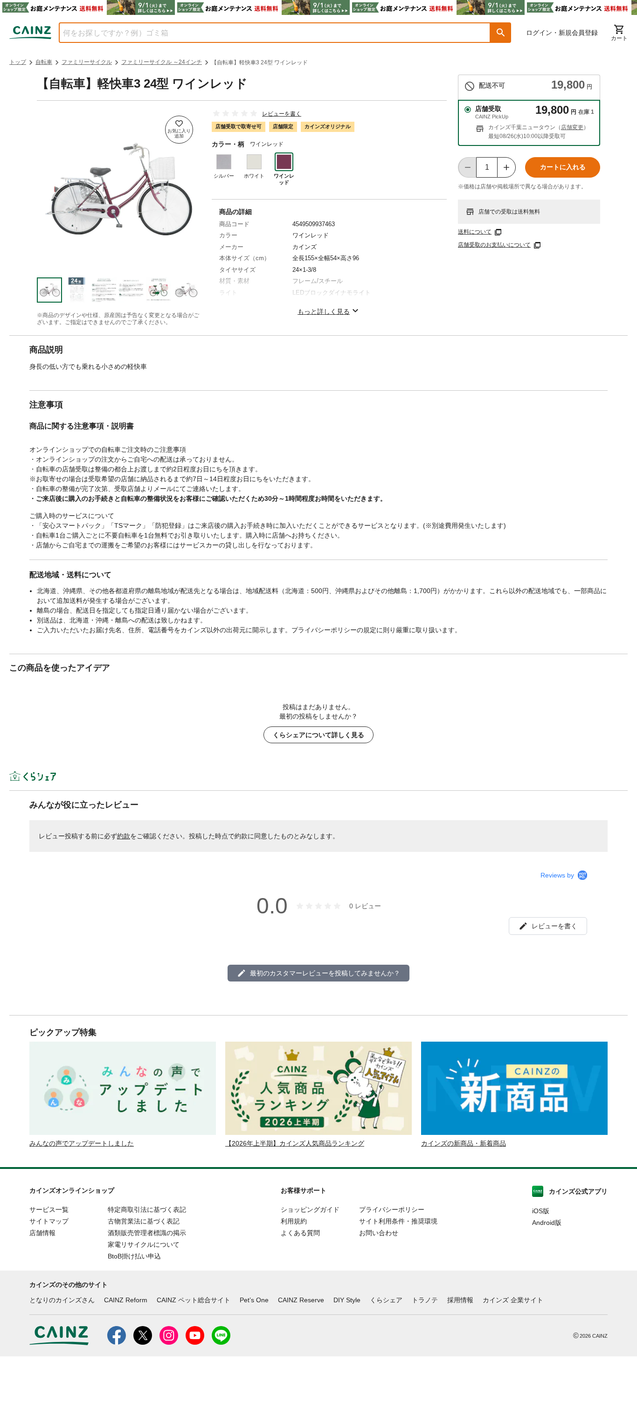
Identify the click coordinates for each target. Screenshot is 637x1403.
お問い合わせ (378, 1233)
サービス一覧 (49, 1209)
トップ (17, 62)
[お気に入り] (179, 130)
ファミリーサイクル (87, 62)
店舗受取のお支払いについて (494, 245)
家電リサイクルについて (144, 1244)
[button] (501, 32)
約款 (123, 836)
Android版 (546, 1222)
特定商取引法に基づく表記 (147, 1209)
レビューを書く (281, 114)
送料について (475, 231)
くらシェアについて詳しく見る (318, 735)
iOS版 (540, 1211)
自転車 (43, 62)
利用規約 (294, 1221)
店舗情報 (42, 1233)
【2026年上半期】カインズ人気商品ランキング (294, 1143)
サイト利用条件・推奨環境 (398, 1221)
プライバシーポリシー (391, 1209)
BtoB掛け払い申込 (134, 1256)
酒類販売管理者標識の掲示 (147, 1233)
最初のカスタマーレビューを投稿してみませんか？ (325, 973)
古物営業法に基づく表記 (144, 1221)
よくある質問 (300, 1233)
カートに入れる (563, 167)
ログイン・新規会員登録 (562, 32)
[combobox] (267, 33)
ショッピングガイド (310, 1209)
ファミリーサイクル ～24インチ (161, 62)
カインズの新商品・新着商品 (463, 1143)
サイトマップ (49, 1221)
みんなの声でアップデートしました (81, 1143)
